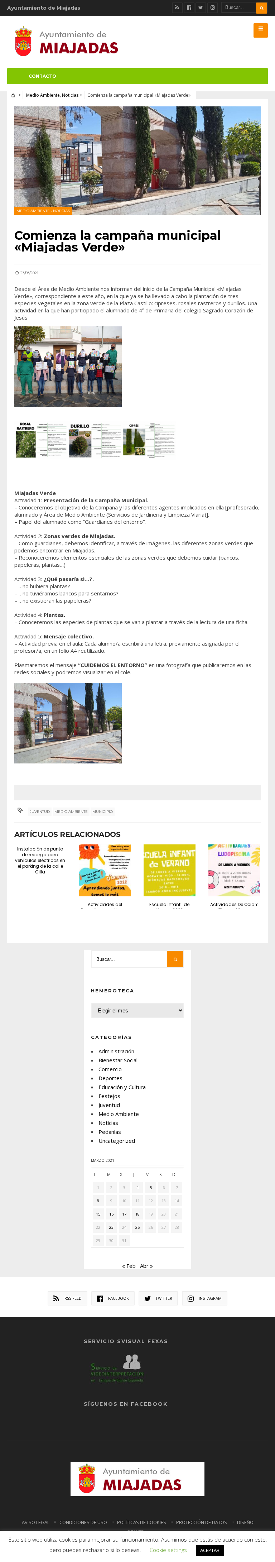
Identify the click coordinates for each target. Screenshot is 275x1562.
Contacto (42, 76)
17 (124, 1214)
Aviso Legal (35, 1522)
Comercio (110, 1069)
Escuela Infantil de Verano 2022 (169, 907)
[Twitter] (201, 8)
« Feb (129, 1265)
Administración (116, 1051)
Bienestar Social (118, 1060)
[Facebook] (189, 8)
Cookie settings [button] (168, 1549)
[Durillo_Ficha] (95, 440)
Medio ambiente (71, 811)
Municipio (102, 811)
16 (111, 1214)
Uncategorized (116, 1140)
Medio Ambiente (43, 95)
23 (111, 1227)
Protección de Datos (201, 1522)
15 (98, 1214)
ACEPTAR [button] (209, 1550)
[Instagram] (212, 8)
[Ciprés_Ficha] (149, 440)
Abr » (146, 1265)
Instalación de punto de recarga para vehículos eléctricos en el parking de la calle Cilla (40, 860)
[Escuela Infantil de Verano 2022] (169, 870)
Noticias (70, 95)
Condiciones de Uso (83, 1522)
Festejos (109, 1095)
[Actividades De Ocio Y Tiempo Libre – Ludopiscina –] (234, 870)
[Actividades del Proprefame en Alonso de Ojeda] (105, 870)
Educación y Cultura (122, 1087)
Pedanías (109, 1131)
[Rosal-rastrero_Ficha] (41, 440)
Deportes (110, 1078)
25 (137, 1227)
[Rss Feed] (177, 8)
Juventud (40, 811)
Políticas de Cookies (141, 1522)
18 (137, 1214)
